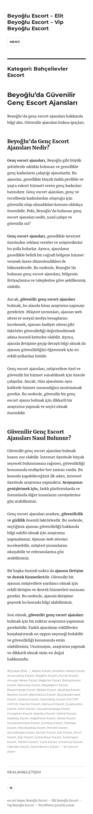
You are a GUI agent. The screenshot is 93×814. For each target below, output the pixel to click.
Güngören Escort (19, 713)
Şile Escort (64, 732)
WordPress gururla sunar (56, 805)
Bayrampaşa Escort (21, 690)
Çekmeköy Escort (52, 699)
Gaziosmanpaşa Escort (53, 709)
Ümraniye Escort (70, 742)
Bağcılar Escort (50, 680)
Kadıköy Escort (18, 718)
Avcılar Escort (68, 675)
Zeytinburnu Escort (45, 746)
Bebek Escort (46, 690)
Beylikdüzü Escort (42, 694)
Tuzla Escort (48, 742)
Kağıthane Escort (43, 718)
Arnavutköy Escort (20, 675)
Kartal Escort (66, 718)
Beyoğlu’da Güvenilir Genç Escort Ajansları (42, 98)
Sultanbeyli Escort (48, 737)
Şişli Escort (25, 737)
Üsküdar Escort (18, 746)
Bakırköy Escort (29, 685)
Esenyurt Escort (53, 704)
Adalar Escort (41, 671)
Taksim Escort (28, 742)
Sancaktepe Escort (21, 732)
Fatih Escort (26, 709)
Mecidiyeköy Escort (32, 727)
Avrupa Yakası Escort (22, 680)
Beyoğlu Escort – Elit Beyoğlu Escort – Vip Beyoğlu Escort (35, 22)
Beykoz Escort (17, 694)
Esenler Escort (29, 704)
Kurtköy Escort (52, 723)
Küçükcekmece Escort (23, 723)
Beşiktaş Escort (69, 690)
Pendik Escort (57, 727)
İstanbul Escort (44, 713)
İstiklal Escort (66, 713)
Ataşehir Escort (46, 675)
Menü (15, 42)
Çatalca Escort (28, 699)
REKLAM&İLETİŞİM (24, 772)
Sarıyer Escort (46, 732)
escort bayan (16, 801)
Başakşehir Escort (55, 685)
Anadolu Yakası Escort (68, 671)
